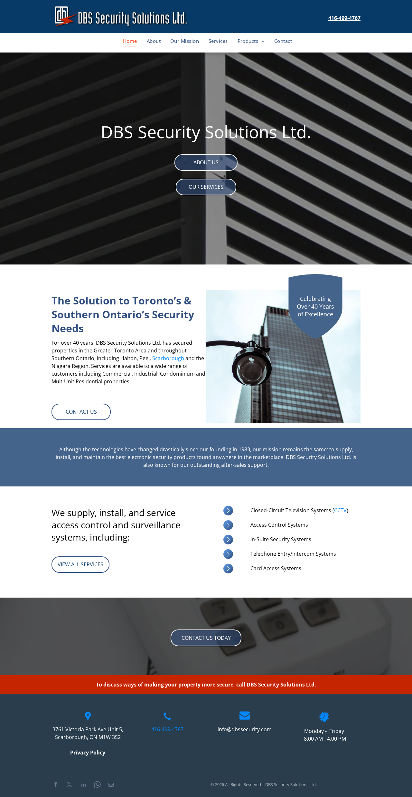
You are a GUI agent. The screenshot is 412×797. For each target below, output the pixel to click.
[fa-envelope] (244, 718)
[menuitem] (130, 40)
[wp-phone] (167, 720)
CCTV (340, 510)
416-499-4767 (344, 18)
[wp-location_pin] (88, 720)
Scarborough (168, 358)
